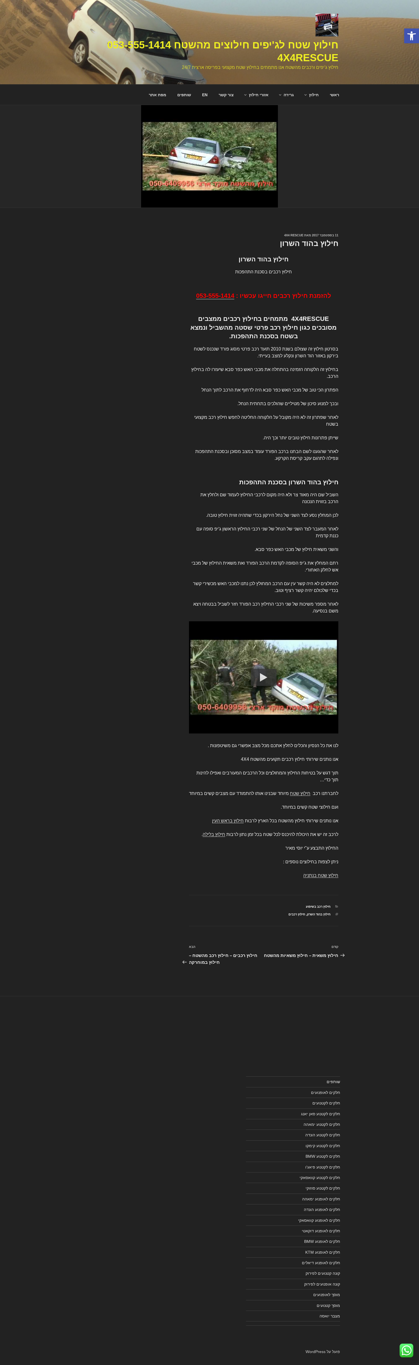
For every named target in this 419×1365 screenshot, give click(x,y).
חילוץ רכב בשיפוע (318, 906)
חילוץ (314, 95)
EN (205, 95)
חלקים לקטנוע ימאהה (322, 1124)
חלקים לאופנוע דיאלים (321, 1263)
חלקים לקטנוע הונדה (322, 1135)
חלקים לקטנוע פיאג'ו (322, 1167)
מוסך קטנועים (328, 1305)
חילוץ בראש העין (228, 820)
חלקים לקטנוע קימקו (323, 1145)
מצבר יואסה (330, 1316)
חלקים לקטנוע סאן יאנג (320, 1114)
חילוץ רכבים (296, 914)
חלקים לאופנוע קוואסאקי (319, 1220)
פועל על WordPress (323, 1351)
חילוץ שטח (300, 793)
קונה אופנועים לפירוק (322, 1284)
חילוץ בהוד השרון (319, 914)
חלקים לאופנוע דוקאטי (321, 1231)
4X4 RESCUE (293, 235)
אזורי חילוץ (259, 95)
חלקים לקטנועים (326, 1103)
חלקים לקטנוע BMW (323, 1156)
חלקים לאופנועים (325, 1092)
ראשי (334, 95)
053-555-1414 (215, 295)
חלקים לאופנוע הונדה (322, 1209)
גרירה (289, 95)
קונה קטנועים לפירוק (323, 1273)
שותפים (184, 95)
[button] (411, 35)
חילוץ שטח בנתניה (320, 875)
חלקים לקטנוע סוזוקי (323, 1188)
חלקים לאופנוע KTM (322, 1252)
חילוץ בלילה (214, 834)
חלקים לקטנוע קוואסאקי (320, 1177)
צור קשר (226, 95)
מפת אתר (157, 95)
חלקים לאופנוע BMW (322, 1241)
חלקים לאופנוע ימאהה (321, 1199)
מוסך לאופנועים (326, 1294)
